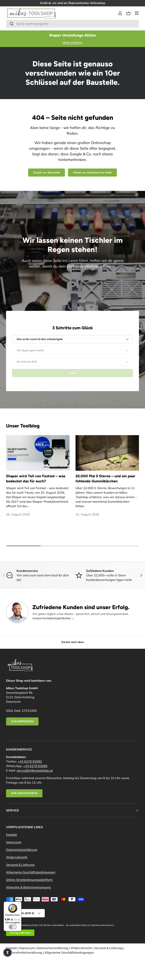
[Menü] (19, 904)
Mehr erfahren (73, 42)
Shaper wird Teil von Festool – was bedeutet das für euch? (35, 478)
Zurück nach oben (72, 642)
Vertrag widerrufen (20, 932)
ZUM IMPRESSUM (22, 721)
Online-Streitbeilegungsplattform (29, 880)
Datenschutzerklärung (21, 849)
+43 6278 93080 (30, 761)
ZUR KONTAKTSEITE (24, 793)
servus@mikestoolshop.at (35, 770)
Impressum (14, 842)
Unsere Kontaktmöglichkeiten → (53, 618)
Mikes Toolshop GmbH (26, 925)
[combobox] (72, 24)
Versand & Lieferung (20, 865)
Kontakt (11, 834)
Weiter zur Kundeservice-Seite (92, 172)
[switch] (12, 927)
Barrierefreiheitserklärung (24, 952)
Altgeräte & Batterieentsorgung (28, 887)
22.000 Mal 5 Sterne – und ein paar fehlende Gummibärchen (105, 478)
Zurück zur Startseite (46, 172)
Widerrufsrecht (16, 857)
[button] (128, 13)
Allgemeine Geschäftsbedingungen (30, 872)
